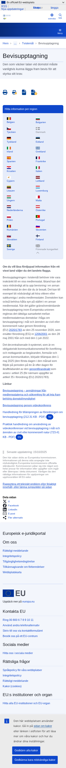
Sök (60, 18)
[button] (7, 501)
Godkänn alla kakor (26, 750)
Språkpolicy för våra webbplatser (22, 670)
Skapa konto (37, 7)
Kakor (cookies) (12, 686)
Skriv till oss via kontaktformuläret (23, 630)
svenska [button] (52, 19)
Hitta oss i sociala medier (18, 653)
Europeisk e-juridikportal (24, 533)
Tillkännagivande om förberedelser (23, 566)
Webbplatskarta (12, 572)
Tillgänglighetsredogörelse (19, 561)
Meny (60, 33)
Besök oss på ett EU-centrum (20, 636)
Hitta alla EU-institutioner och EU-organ (26, 703)
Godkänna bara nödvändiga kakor (35, 759)
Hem (5, 43)
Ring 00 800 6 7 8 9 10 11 (18, 619)
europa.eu (28, 601)
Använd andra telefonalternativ (21, 625)
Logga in (54, 7)
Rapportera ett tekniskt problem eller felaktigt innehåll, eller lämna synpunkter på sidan (29, 485)
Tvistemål (28, 43)
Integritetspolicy (12, 556)
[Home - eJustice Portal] (25, 16)
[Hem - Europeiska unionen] (14, 593)
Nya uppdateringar (12, 9)
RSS (4, 6)
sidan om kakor (43, 726)
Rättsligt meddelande (15, 550)
